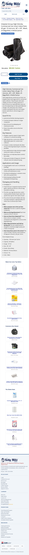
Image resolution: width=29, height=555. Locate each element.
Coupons (3, 516)
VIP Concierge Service (6, 499)
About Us (3, 494)
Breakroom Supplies (5, 537)
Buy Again (3, 482)
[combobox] (4, 74)
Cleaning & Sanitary (5, 526)
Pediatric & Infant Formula (7, 534)
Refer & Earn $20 (5, 513)
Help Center (4, 496)
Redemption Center (5, 515)
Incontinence (4, 532)
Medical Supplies (5, 527)
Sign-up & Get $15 (5, 511)
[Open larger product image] (14, 49)
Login (2, 477)
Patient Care (4, 530)
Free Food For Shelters (6, 518)
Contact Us (3, 497)
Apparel (3, 535)
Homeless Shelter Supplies (7, 519)
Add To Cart (18, 74)
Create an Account (5, 479)
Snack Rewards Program (6, 510)
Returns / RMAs (4, 487)
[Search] (26, 11)
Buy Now (18, 78)
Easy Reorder (4, 483)
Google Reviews (7, 504)
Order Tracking (4, 485)
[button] (2, 51)
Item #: (3, 33)
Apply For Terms (4, 488)
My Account (14, 14)
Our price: (5, 68)
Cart (24, 14)
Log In (5, 14)
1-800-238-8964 (8, 471)
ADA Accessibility (5, 502)
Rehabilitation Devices (6, 529)
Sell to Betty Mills (5, 501)
